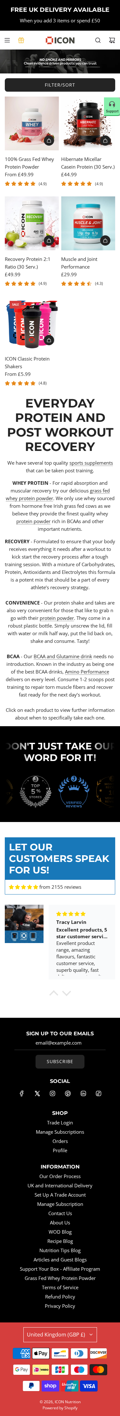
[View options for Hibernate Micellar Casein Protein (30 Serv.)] (105, 140)
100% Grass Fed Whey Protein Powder (29, 163)
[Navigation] (7, 40)
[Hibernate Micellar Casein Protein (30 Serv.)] (88, 123)
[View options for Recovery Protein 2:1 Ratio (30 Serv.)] (49, 240)
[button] (53, 994)
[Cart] (112, 40)
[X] (37, 1093)
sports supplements (91, 463)
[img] (23, 887)
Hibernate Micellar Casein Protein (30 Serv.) (88, 163)
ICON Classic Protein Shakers (27, 362)
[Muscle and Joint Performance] (88, 223)
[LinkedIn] (83, 1093)
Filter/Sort (60, 85)
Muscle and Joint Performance (79, 263)
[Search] (98, 40)
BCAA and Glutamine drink (63, 656)
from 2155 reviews (60, 887)
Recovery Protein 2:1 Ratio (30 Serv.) (28, 263)
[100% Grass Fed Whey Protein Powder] (32, 123)
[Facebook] (22, 1093)
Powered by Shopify (60, 1408)
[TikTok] (99, 1093)
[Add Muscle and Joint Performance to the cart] (105, 240)
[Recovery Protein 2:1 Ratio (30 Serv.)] (32, 223)
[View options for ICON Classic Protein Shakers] (49, 340)
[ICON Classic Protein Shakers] (32, 323)
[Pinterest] (68, 1093)
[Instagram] (52, 1093)
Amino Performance (87, 671)
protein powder (33, 521)
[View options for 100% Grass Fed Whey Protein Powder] (49, 140)
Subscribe (60, 1061)
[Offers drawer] (21, 40)
